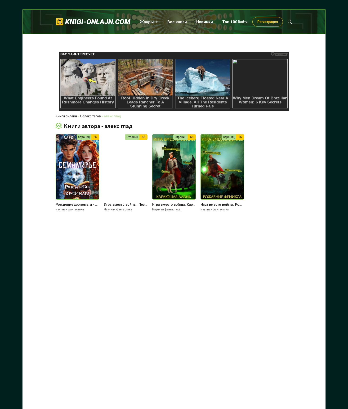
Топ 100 (229, 21)
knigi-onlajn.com (97, 22)
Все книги (177, 21)
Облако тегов (90, 116)
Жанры (147, 21)
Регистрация (267, 22)
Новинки (204, 21)
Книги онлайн (66, 116)
